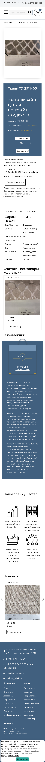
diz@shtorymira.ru (17, 673)
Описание (32, 211)
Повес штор (30, 719)
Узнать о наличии (15, 182)
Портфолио (9, 700)
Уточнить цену (23, 138)
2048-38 (10, 623)
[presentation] (2, 599)
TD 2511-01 (12, 318)
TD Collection (30, 126)
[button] (38, 53)
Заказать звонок (33, 3)
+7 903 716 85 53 (11, 3)
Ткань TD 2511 (26, 131)
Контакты (8, 704)
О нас (6, 688)
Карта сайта (9, 707)
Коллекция (22, 368)
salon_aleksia (15, 678)
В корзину (21, 151)
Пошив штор (30, 707)
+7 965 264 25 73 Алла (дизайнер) (21, 172)
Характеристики (14, 211)
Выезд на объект (32, 704)
